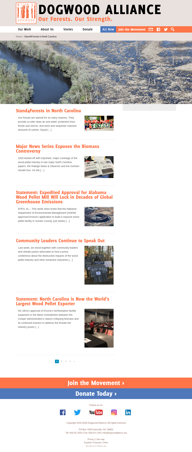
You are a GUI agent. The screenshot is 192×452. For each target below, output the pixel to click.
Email (151, 29)
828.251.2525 (76, 433)
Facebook (158, 29)
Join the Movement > (96, 383)
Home (19, 36)
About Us (47, 29)
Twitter (166, 29)
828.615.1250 (95, 433)
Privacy (91, 439)
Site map (100, 439)
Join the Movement (131, 29)
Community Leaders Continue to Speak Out (60, 240)
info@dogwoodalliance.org (115, 433)
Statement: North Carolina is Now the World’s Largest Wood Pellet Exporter (62, 301)
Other (105, 442)
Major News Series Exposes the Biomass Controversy (57, 148)
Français (97, 442)
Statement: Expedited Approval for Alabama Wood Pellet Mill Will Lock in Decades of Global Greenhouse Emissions (64, 197)
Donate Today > (96, 393)
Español (88, 442)
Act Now (108, 29)
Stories (68, 29)
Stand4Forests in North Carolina (48, 111)
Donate (88, 29)
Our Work (24, 29)
